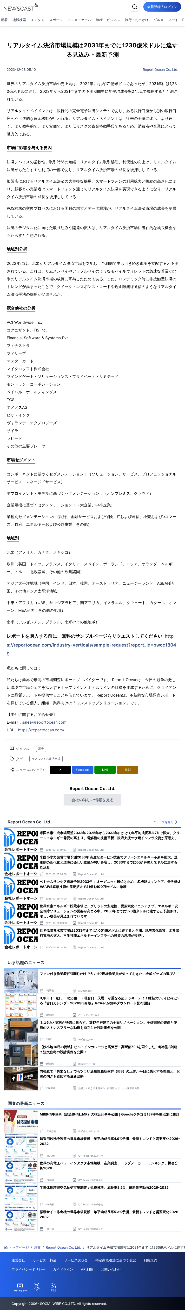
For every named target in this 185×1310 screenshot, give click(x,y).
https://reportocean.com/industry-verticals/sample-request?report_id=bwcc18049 (91, 644)
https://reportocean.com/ (41, 729)
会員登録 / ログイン (162, 7)
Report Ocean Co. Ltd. (160, 69)
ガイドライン (63, 1269)
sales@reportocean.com (44, 722)
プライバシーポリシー (28, 1269)
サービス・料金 (44, 1260)
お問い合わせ (111, 1269)
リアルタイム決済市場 (46, 759)
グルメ (158, 20)
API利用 (87, 1269)
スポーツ (56, 20)
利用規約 (150, 1260)
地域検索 (19, 20)
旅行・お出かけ (137, 20)
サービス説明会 (76, 1260)
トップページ (19, 1247)
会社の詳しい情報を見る (92, 799)
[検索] (134, 7)
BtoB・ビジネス (108, 20)
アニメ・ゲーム (79, 20)
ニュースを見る (163, 822)
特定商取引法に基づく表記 (115, 1260)
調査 (41, 748)
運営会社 (18, 1260)
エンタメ (37, 20)
